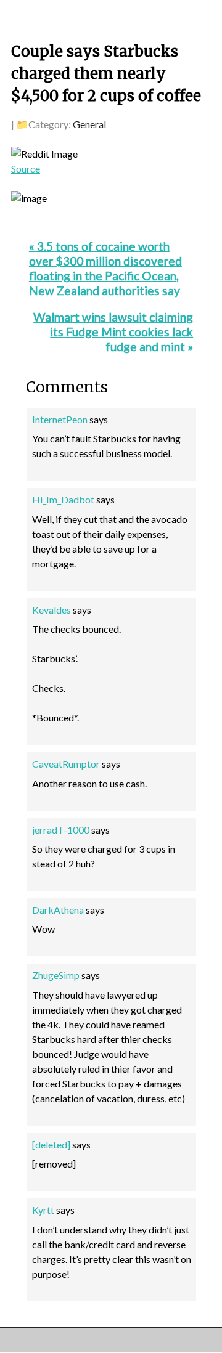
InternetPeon (60, 419)
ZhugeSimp (56, 975)
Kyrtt (43, 1210)
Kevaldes (51, 610)
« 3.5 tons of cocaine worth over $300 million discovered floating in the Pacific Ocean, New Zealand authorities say (105, 268)
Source (25, 168)
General (89, 124)
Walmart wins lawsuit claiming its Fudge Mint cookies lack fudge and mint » (113, 332)
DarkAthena (58, 910)
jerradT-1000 (60, 829)
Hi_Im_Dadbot (63, 499)
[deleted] (51, 1144)
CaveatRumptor (66, 764)
